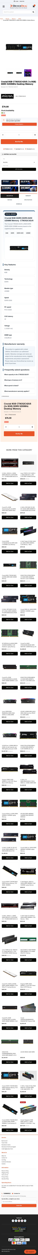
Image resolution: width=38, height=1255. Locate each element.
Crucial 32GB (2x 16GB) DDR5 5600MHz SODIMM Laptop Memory (28, 611)
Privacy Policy (5, 1177)
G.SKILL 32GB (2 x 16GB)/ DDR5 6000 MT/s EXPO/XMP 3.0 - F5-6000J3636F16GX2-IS (10, 475)
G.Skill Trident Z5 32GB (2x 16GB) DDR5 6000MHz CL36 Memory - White (28, 917)
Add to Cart (9, 483)
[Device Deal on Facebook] (13, 1221)
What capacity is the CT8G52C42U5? (16, 374)
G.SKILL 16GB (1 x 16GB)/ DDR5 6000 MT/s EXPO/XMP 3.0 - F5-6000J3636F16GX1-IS (10, 917)
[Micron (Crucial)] (7, 96)
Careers (3, 1163)
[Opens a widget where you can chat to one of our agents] (30, 1252)
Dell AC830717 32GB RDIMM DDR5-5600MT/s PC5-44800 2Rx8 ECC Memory (28, 951)
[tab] (19, 154)
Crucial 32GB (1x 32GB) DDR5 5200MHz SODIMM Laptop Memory (10, 815)
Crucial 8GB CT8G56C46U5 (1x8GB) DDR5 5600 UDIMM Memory (9, 577)
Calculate (19, 169)
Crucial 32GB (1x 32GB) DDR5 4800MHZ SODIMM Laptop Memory (28, 849)
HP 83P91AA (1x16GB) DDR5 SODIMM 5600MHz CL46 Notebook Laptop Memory (9, 645)
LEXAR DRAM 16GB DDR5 (28, 1052)
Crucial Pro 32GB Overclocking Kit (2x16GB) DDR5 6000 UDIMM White (9, 509)
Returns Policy (5, 1171)
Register (22, 1)
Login (16, 1)
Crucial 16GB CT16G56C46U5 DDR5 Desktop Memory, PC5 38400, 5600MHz (9, 883)
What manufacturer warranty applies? (16, 391)
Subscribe (19, 1205)
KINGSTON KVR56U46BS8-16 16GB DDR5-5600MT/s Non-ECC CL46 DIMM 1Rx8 (28, 679)
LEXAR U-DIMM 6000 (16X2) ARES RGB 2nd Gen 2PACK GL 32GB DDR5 (28, 713)
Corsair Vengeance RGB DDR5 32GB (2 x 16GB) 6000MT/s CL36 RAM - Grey (28, 1121)
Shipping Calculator (10, 154)
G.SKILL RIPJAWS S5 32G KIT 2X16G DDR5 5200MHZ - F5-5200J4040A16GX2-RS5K (9, 611)
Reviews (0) (19, 204)
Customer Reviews (6, 1161)
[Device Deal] (18, 6)
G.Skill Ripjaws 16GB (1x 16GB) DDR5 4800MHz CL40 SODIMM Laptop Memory (28, 883)
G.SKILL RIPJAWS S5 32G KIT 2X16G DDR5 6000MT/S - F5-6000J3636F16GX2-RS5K (28, 509)
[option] (19, 47)
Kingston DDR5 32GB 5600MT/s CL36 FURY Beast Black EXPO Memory (9, 781)
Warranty (28, 195)
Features (9, 199)
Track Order (4, 1142)
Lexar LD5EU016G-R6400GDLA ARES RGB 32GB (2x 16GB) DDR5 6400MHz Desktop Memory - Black (9, 715)
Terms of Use (5, 1174)
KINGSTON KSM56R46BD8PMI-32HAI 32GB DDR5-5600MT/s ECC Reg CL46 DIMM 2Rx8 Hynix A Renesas (10, 1055)
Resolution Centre (6, 1145)
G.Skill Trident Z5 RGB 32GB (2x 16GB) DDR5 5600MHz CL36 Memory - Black (28, 543)
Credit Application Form (7, 1149)
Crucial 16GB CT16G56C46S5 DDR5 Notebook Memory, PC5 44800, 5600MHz (10, 1087)
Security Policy (5, 1178)
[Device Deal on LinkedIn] (25, 1221)
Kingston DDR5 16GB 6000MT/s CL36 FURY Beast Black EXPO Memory (28, 985)
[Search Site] (33, 12)
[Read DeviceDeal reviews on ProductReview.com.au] (19, 1229)
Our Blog (4, 1160)
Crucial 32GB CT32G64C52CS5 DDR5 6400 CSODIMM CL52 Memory (9, 543)
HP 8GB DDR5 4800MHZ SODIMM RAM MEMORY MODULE (27, 815)
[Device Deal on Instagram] (22, 1221)
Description (10, 195)
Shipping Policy (5, 1172)
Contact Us (4, 1157)
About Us (4, 1156)
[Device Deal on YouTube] (19, 1221)
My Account (4, 1140)
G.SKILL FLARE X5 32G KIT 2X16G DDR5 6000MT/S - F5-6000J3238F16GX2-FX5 (9, 849)
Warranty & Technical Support (9, 1146)
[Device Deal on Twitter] (16, 1221)
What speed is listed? (11, 385)
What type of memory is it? (13, 380)
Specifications (28, 199)
